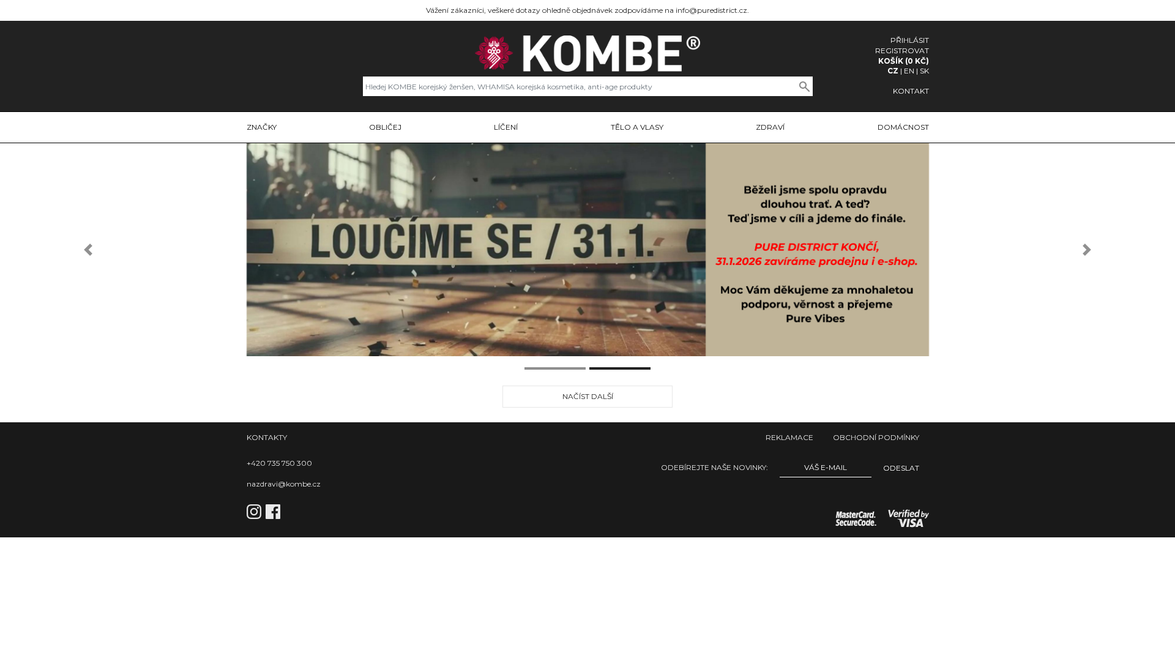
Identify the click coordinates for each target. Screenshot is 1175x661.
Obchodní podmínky (876, 437)
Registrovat (902, 50)
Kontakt (911, 90)
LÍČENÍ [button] (506, 127)
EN (909, 70)
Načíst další (587, 396)
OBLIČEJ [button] (385, 127)
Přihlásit (909, 40)
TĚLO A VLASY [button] (637, 127)
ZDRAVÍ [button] (770, 127)
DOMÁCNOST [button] (903, 127)
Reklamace (789, 437)
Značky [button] (262, 127)
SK (924, 70)
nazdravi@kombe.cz (284, 483)
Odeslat (901, 467)
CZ (892, 70)
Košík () (903, 60)
